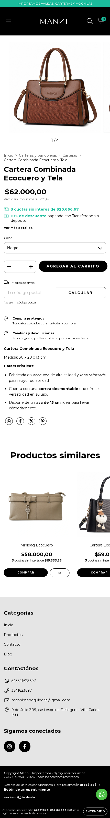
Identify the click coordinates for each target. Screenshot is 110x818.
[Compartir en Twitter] (32, 423)
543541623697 (24, 680)
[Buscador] (90, 21)
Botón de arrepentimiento (27, 789)
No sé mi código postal (20, 302)
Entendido (95, 811)
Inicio (8, 155)
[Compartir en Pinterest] (43, 423)
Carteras (69, 155)
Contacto (12, 644)
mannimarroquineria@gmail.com (41, 700)
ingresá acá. (86, 785)
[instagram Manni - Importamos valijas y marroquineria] (9, 746)
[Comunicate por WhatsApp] (101, 794)
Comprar (25, 572)
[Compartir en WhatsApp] (9, 421)
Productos (13, 634)
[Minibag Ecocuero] (60, 572)
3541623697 (22, 690)
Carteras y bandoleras (38, 155)
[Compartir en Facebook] (20, 423)
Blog (8, 654)
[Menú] (8, 21)
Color (8, 238)
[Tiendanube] (20, 798)
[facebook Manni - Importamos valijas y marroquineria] (24, 746)
